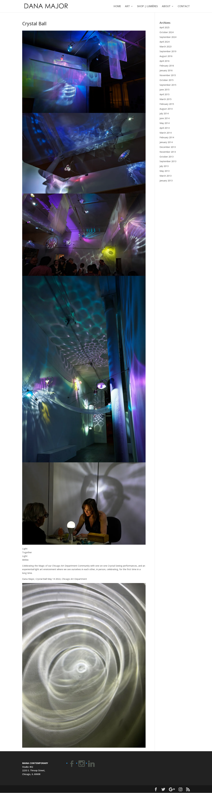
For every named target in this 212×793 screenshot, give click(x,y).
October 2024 (167, 32)
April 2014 (164, 127)
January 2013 (166, 180)
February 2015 (167, 104)
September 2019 (168, 51)
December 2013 (168, 147)
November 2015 (168, 75)
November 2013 (168, 151)
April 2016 (164, 60)
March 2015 (165, 99)
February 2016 (167, 65)
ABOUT (166, 6)
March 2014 (165, 132)
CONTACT (184, 6)
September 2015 (168, 84)
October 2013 (167, 156)
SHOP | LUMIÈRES (147, 6)
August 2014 (166, 108)
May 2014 (164, 123)
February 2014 (167, 137)
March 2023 (165, 46)
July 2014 (164, 113)
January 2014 (166, 142)
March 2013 (165, 175)
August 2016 (166, 56)
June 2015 (164, 89)
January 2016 (166, 70)
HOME (117, 6)
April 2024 (164, 41)
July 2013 (164, 166)
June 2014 (164, 118)
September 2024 (168, 37)
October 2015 (167, 80)
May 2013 (164, 170)
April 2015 (164, 94)
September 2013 (168, 161)
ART (127, 6)
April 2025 (164, 27)
